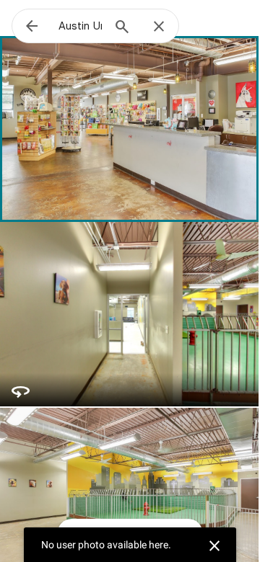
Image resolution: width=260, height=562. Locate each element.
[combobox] (80, 26)
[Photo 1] (129, 128)
